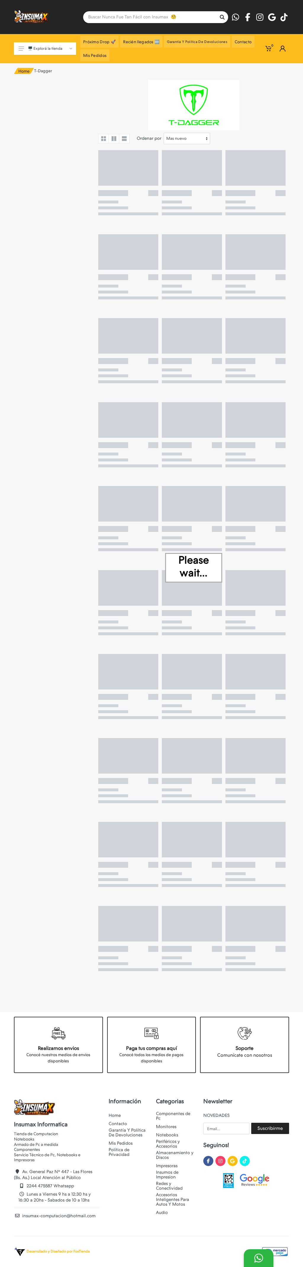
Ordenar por (149, 138)
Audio (162, 1212)
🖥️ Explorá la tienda (45, 48)
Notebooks (167, 1135)
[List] (124, 138)
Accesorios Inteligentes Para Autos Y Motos (172, 1199)
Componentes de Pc (173, 1116)
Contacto (118, 1123)
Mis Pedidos (121, 1143)
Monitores (166, 1126)
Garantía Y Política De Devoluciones (127, 1132)
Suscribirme (270, 1128)
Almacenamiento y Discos (175, 1155)
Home (24, 71)
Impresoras (167, 1165)
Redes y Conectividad (169, 1186)
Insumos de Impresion (167, 1174)
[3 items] (114, 138)
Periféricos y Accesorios (168, 1144)
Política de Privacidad (119, 1152)
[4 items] (103, 138)
